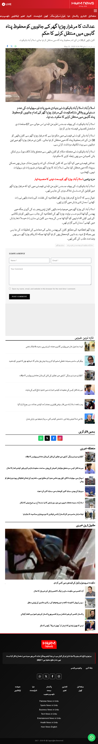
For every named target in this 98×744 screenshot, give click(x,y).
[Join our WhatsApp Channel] (91, 737)
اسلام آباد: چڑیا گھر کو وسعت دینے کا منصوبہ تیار (59, 179)
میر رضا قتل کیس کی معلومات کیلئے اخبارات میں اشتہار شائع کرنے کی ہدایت (54, 390)
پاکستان (75, 16)
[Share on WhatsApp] (15, 46)
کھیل (46, 16)
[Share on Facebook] (7, 46)
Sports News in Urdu (49, 705)
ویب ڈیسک (91, 47)
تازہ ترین (83, 16)
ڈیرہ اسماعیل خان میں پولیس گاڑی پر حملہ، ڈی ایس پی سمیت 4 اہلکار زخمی (54, 346)
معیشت (17, 686)
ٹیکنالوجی (15, 16)
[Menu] (95, 11)
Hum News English (49, 727)
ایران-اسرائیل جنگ (57, 16)
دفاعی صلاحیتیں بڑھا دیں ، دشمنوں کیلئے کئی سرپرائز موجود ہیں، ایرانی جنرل (54, 419)
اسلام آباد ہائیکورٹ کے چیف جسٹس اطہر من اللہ (80, 245)
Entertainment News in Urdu (49, 718)
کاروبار (29, 16)
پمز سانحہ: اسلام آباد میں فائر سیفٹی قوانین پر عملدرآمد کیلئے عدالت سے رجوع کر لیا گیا (50, 404)
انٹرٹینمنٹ (38, 16)
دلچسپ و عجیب (49, 694)
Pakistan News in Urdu (49, 701)
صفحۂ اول (92, 16)
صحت (49, 690)
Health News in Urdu (49, 722)
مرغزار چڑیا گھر (60, 245)
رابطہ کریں (89, 668)
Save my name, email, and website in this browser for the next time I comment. (44, 289)
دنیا (68, 16)
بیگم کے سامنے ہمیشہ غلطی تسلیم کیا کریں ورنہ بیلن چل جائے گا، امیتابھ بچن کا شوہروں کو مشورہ (46, 361)
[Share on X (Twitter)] (11, 46)
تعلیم (23, 16)
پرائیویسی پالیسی (76, 668)
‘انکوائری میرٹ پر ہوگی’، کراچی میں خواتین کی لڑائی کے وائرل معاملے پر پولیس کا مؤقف (51, 375)
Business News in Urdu (49, 710)
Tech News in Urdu (49, 714)
